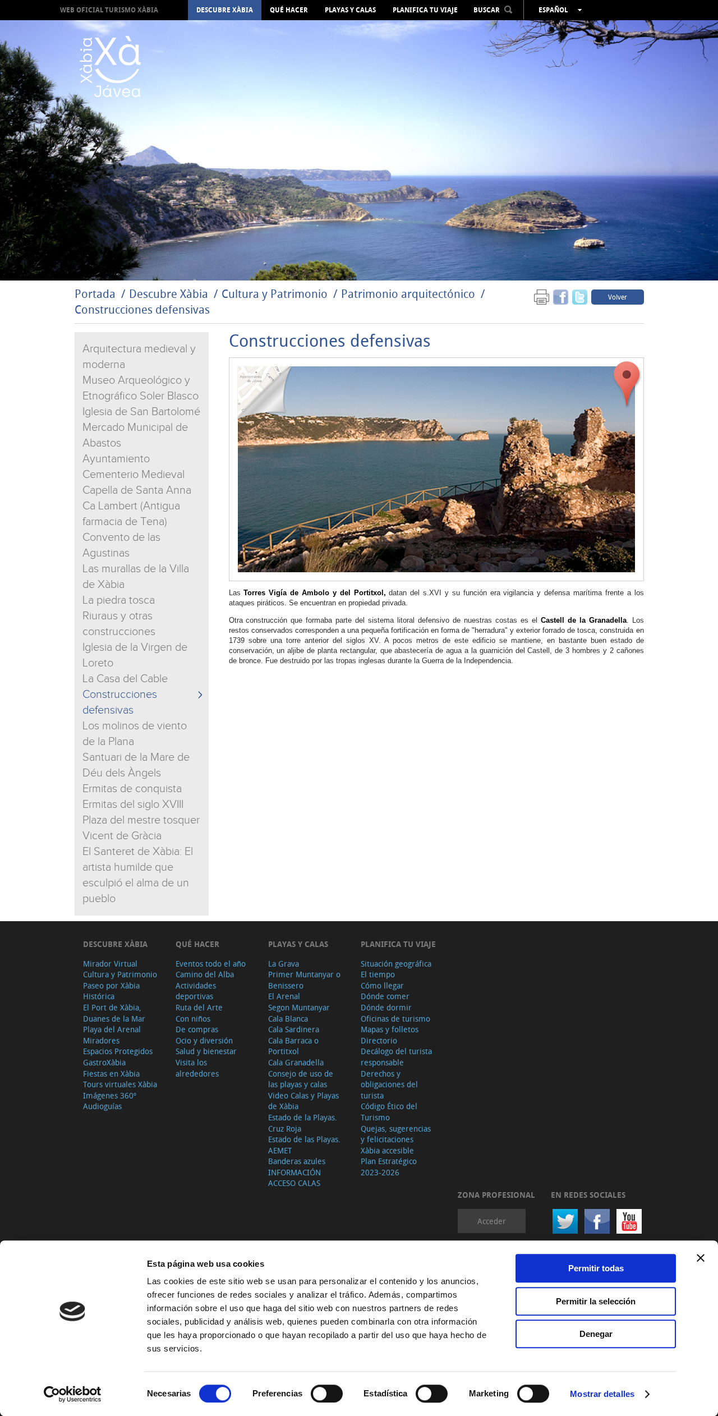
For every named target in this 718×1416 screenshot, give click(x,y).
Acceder (491, 1221)
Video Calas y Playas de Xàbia (303, 1101)
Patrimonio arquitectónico (408, 293)
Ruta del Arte (199, 1007)
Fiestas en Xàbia (111, 1073)
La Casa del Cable (125, 679)
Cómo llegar (382, 985)
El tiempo (378, 974)
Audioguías (102, 1106)
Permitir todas (596, 1268)
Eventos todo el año (211, 963)
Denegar (596, 1334)
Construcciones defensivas (142, 309)
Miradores (101, 1040)
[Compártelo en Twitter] (579, 296)
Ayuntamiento (116, 459)
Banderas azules (296, 1161)
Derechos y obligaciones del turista (389, 1084)
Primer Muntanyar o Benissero (304, 980)
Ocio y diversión (204, 1040)
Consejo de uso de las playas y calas (300, 1079)
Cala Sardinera (293, 1029)
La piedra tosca (118, 600)
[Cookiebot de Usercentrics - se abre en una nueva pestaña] (73, 1394)
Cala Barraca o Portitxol (293, 1046)
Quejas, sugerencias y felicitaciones (396, 1134)
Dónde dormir (386, 1007)
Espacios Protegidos (118, 1051)
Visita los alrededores (197, 1068)
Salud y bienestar (206, 1051)
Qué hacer (289, 10)
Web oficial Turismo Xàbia (109, 10)
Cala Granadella (296, 1062)
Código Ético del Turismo (389, 1112)
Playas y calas (350, 10)
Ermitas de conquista (132, 789)
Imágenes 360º (109, 1095)
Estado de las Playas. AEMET (304, 1145)
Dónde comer (385, 996)
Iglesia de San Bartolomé (141, 412)
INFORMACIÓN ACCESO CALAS (294, 1178)
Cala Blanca (288, 1018)
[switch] (327, 1394)
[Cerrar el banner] (701, 1258)
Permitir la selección (596, 1301)
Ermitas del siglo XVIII (132, 804)
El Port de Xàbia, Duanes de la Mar (114, 1013)
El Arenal (284, 996)
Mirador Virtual (110, 963)
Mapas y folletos (389, 1029)
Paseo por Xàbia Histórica (111, 991)
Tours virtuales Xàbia (120, 1084)
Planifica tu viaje (425, 10)
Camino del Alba (205, 974)
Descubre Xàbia (224, 10)
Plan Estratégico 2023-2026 (389, 1167)
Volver (617, 296)
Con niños (193, 1018)
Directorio (379, 1040)
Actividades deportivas (196, 991)
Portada (95, 293)
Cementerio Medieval (133, 474)
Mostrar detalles (602, 1394)
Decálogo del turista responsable (396, 1057)
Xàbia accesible (387, 1150)
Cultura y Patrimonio (275, 293)
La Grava (283, 963)
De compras (197, 1029)
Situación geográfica (396, 963)
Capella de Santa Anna (136, 490)
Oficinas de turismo (395, 1018)
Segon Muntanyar (299, 1007)
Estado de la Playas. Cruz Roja (302, 1123)
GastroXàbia (104, 1062)
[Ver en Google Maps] (627, 384)
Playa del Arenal (112, 1029)
